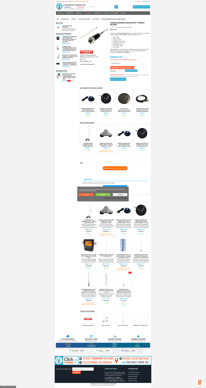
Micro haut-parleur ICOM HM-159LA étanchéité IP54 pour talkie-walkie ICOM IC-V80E (69, 76)
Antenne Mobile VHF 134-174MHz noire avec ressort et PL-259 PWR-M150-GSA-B (88, 291)
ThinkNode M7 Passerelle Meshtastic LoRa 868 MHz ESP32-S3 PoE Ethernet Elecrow (69, 48)
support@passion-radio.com (117, 381)
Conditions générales (134, 372)
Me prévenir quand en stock (121, 68)
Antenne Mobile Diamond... (67, 26)
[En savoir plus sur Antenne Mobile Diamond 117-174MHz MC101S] (59, 27)
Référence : (83, 57)
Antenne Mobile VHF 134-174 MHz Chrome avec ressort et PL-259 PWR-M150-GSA (141, 257)
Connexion (137, 1)
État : (81, 59)
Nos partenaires (132, 378)
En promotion (61, 71)
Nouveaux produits (63, 34)
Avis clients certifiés (133, 374)
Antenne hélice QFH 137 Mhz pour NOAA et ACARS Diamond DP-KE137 (123, 256)
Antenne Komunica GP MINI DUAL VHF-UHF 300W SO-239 (106, 291)
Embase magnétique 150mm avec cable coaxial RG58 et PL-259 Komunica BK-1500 (106, 111)
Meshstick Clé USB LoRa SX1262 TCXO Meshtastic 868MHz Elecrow (70, 56)
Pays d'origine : (84, 61)
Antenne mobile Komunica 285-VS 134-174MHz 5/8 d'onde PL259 (123, 291)
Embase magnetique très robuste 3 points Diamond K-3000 (106, 145)
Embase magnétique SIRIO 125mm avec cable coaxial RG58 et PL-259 (88, 111)
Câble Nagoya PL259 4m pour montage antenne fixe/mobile (142, 110)
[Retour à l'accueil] (57, 19)
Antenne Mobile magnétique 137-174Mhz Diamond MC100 (88, 145)
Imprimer (114, 29)
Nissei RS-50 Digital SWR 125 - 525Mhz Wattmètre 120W (88, 256)
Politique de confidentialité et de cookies (116, 198)
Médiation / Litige (132, 381)
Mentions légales (132, 376)
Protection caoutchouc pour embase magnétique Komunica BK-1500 (124, 111)
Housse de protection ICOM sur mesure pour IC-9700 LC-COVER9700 (69, 64)
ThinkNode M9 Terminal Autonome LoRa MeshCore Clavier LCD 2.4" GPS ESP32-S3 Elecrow (69, 39)
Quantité (112, 71)
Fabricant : (83, 55)
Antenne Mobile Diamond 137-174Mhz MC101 (106, 255)
